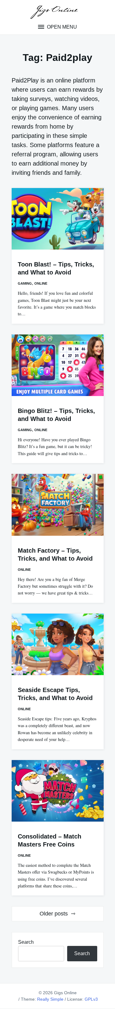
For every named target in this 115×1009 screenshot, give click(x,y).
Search (26, 942)
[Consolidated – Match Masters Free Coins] (58, 791)
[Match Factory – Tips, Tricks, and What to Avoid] (58, 504)
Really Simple (50, 999)
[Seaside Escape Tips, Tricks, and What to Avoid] (58, 644)
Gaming (25, 283)
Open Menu (61, 27)
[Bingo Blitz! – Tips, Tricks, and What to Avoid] (58, 365)
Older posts (54, 914)
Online (40, 283)
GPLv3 (91, 999)
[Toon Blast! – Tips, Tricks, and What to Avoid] (58, 219)
